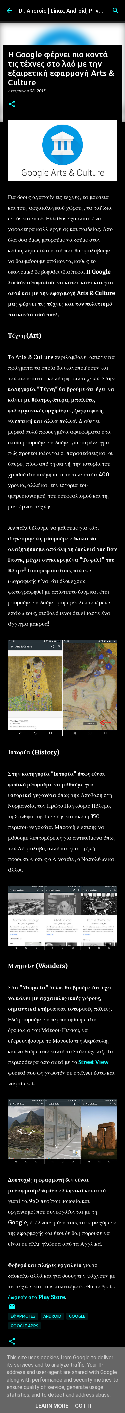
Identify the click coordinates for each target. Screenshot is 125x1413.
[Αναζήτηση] (116, 11)
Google (77, 1316)
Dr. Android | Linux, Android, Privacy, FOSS (71, 11)
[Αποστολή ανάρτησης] (12, 1309)
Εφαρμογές (23, 1316)
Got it (83, 1406)
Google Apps (24, 1326)
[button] (12, 104)
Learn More (51, 1406)
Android (52, 1316)
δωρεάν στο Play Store (36, 1297)
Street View (93, 1062)
